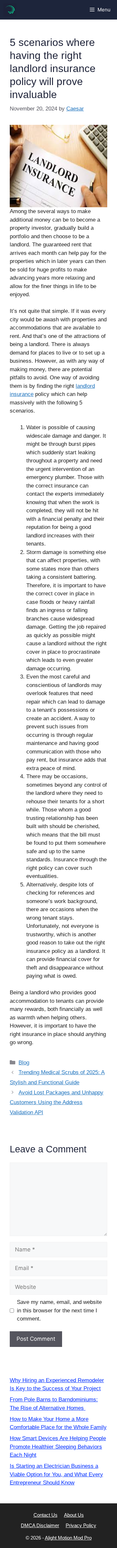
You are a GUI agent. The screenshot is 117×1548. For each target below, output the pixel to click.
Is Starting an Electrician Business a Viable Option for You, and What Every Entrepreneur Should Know (56, 1474)
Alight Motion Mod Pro (68, 1538)
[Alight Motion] (9, 10)
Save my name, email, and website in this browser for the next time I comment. (59, 1310)
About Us (74, 1515)
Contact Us (45, 1515)
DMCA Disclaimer (40, 1525)
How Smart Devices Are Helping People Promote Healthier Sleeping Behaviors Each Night (58, 1446)
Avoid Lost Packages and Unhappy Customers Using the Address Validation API (56, 1102)
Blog (24, 1062)
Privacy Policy (81, 1525)
